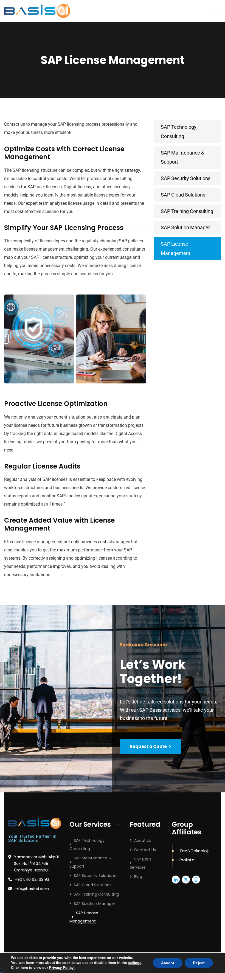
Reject (199, 963)
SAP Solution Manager (185, 227)
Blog (138, 876)
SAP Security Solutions (185, 178)
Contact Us (145, 850)
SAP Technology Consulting (178, 131)
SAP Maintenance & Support (182, 157)
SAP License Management (175, 248)
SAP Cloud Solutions (183, 195)
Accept (167, 963)
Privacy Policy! (62, 968)
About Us (142, 840)
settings (134, 963)
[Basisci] (37, 10)
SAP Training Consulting (187, 211)
